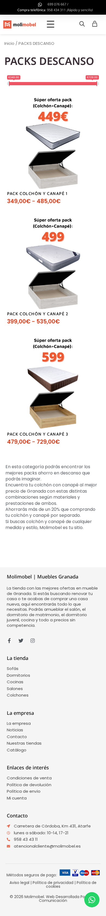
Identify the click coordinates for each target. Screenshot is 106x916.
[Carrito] (95, 24)
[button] (51, 25)
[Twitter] (20, 640)
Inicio (9, 43)
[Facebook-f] (9, 640)
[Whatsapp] (91, 899)
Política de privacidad (53, 882)
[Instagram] (32, 640)
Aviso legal (19, 882)
